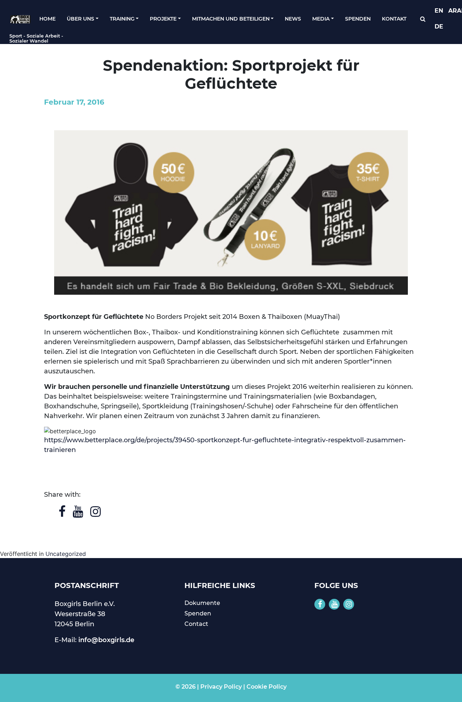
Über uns (80, 19)
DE (439, 26)
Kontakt (394, 19)
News (293, 19)
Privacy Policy (221, 686)
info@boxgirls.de (106, 640)
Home (47, 19)
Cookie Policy (267, 686)
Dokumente (202, 603)
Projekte (163, 19)
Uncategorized (65, 553)
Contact (196, 623)
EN (439, 10)
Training (122, 19)
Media (321, 19)
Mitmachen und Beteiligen (231, 19)
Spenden (358, 19)
